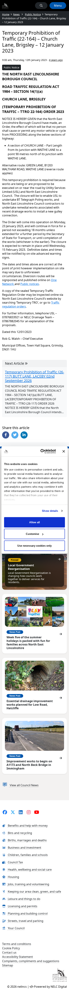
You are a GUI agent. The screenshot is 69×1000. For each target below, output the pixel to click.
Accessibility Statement (17, 957)
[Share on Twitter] (14, 435)
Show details (50, 510)
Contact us (9, 952)
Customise (32, 533)
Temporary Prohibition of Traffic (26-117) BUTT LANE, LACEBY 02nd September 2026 (34, 376)
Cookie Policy (11, 948)
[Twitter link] (13, 812)
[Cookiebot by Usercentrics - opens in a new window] (42, 451)
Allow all (34, 522)
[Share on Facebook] (5, 435)
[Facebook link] (5, 812)
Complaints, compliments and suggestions (30, 961)
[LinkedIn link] (21, 812)
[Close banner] (63, 451)
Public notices (29, 284)
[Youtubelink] (36, 812)
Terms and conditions (16, 944)
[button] (41, 5)
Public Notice (11, 67)
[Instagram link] (28, 812)
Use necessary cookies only (34, 545)
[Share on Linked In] (24, 435)
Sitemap (7, 965)
